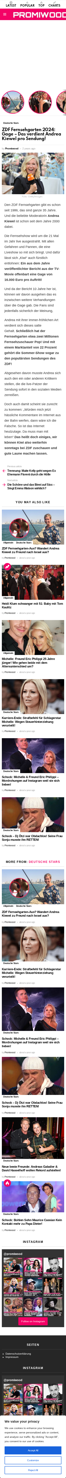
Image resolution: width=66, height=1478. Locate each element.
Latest (11, 5)
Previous (2, 103)
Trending (7, 566)
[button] (13, 1267)
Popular (27, 5)
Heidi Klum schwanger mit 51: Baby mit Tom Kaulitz (40, 106)
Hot (7, 1183)
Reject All (33, 1470)
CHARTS (54, 5)
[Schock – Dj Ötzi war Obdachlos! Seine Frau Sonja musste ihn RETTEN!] (33, 814)
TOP (41, 5)
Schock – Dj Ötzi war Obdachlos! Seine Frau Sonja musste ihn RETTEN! (32, 838)
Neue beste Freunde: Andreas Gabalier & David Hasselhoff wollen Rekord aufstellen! (31, 1168)
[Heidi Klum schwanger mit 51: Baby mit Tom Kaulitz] (33, 582)
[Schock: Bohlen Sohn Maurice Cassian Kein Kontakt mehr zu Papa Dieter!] (33, 1196)
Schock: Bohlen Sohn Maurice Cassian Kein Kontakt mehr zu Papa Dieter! (32, 1222)
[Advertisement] (33, 55)
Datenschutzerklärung (18, 1353)
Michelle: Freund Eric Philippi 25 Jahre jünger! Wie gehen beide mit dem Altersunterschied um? (28, 662)
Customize (33, 1460)
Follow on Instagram (33, 1321)
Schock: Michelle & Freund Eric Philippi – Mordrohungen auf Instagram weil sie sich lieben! (31, 780)
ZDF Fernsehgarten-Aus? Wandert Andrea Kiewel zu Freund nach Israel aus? (12, 104)
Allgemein (8, 542)
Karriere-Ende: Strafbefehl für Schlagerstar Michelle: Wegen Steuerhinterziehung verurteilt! (31, 721)
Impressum (12, 1356)
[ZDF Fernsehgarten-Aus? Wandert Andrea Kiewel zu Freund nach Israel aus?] (33, 527)
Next (64, 103)
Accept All (33, 1450)
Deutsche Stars (24, 542)
